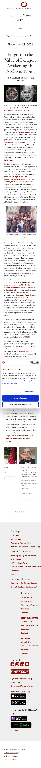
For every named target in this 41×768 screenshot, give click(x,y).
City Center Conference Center (24, 583)
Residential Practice (29, 605)
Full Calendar (16, 539)
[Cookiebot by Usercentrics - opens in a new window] (29, 362)
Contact (24, 612)
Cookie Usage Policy (10, 383)
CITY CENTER (26, 598)
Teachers (25, 609)
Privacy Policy (29, 381)
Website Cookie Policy (11, 753)
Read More (14, 489)
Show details (29, 391)
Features (25, 78)
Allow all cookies (20, 398)
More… (13, 574)
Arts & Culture (13, 78)
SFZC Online (15, 535)
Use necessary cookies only (20, 404)
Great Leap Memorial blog (22, 686)
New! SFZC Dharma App (20, 691)
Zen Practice (14, 470)
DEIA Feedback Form (19, 563)
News (29, 467)
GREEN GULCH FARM (29, 618)
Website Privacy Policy (11, 756)
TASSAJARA (25, 638)
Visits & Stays (26, 601)
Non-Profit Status (10, 759)
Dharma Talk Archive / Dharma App (25, 546)
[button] (12, 511)
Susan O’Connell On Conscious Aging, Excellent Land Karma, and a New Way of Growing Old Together (24, 474)
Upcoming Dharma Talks (21, 543)
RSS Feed (14, 731)
